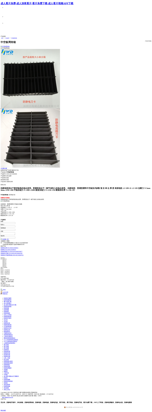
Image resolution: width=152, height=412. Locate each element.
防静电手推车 (7, 318)
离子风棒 (6, 348)
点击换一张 (5, 239)
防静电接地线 (7, 306)
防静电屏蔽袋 (7, 368)
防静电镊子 (7, 364)
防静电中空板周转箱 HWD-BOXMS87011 (12, 255)
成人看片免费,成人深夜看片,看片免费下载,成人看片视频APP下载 (37, 3)
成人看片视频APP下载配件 (11, 376)
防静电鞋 (6, 311)
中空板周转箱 (14, 38)
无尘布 (6, 319)
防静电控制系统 (8, 381)
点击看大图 (4, 168)
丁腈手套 (6, 373)
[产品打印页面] (148, 41)
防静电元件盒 (7, 328)
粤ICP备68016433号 (7, 397)
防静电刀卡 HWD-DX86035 (8, 249)
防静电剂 (6, 349)
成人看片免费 (5, 292)
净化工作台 (7, 389)
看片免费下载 (7, 301)
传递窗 (6, 369)
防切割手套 (7, 354)
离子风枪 (6, 346)
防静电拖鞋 (7, 313)
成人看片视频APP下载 (10, 304)
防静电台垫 (7, 329)
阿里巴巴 (5, 293)
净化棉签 (6, 388)
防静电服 (6, 308)
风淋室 (6, 383)
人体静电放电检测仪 (9, 343)
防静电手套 (7, 353)
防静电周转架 (7, 316)
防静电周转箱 (7, 324)
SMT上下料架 (7, 314)
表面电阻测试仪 (8, 334)
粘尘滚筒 (6, 359)
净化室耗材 (7, 384)
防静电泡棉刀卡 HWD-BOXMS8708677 (11, 251)
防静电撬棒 (7, 379)
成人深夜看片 (7, 303)
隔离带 (6, 371)
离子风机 (6, 344)
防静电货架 (7, 366)
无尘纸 (6, 321)
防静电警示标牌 (8, 363)
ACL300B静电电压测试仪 (11, 339)
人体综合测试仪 (8, 336)
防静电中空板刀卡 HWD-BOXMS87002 (11, 253)
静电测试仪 (7, 331)
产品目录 (7, 38)
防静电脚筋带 (7, 299)
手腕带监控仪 (7, 333)
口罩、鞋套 (7, 358)
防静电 (4, 289)
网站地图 (3, 410)
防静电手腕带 (7, 298)
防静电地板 (7, 386)
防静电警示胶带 (8, 361)
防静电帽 (6, 309)
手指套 (6, 374)
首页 (2, 38)
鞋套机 (6, 378)
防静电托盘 (7, 323)
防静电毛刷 (7, 356)
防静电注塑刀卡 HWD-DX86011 (9, 248)
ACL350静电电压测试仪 (10, 341)
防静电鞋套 (7, 351)
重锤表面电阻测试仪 (9, 338)
